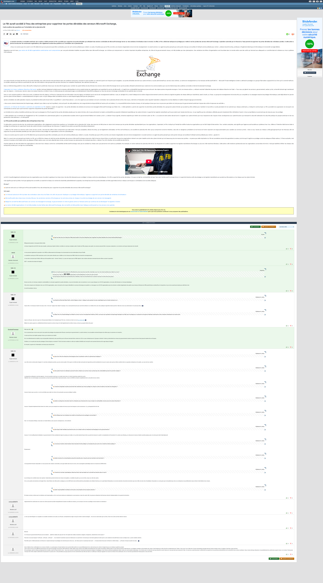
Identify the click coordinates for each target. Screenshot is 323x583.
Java (42, 3)
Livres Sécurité (160, 8)
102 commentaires (26, 30)
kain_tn (13, 232)
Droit (72, 1)
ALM (32, 3)
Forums (22, 1)
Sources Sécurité (183, 8)
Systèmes (79, 3)
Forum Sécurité (144, 8)
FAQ (35, 1)
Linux (125, 6)
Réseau (156, 6)
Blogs (40, 1)
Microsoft (37, 3)
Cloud (25, 3)
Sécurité (167, 6)
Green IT (162, 6)
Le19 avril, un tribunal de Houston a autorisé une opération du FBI (24, 107)
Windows (120, 6)
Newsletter (52, 1)
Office (68, 3)
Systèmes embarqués (176, 6)
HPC (141, 6)
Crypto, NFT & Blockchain (209, 6)
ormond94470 (13, 502)
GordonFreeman (13, 329)
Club (76, 1)
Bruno (18, 30)
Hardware (135, 6)
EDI (51, 3)
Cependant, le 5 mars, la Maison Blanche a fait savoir (20, 89)
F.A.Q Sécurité (152, 8)
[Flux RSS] (318, 8)
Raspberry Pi (150, 6)
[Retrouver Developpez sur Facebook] (321, 8)
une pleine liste (81, 320)
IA (28, 3)
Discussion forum (310, 72)
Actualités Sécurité (135, 8)
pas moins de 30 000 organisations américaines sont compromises (39, 50)
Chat (45, 1)
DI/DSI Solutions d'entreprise (15, 3)
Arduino (130, 6)
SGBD (64, 3)
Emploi (60, 1)
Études (66, 1)
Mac (144, 6)
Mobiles (73, 3)
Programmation (57, 3)
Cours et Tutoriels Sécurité (171, 8)
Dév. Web (46, 3)
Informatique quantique (195, 6)
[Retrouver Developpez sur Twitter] (319, 8)
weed (13, 252)
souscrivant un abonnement (139, 211)
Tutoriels (30, 1)
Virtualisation (186, 6)
